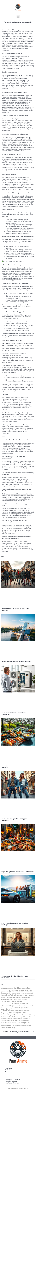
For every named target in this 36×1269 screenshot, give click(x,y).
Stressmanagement (7, 1020)
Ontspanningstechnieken (17, 1013)
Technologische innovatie (8, 1022)
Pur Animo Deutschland (12, 1079)
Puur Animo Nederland (12, 1083)
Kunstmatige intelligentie (7, 1008)
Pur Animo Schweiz (11, 1081)
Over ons (7, 1072)
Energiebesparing (22, 995)
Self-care (31, 1016)
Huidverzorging (6, 1001)
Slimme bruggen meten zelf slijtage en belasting (16, 661)
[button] (18, 16)
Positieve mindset (6, 1016)
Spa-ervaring (26, 1018)
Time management (17, 1025)
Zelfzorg (11, 1027)
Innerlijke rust (17, 1001)
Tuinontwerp (4, 1027)
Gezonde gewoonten (19, 997)
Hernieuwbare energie (21, 999)
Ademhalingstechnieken (7, 988)
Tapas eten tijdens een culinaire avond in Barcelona (17, 872)
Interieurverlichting (18, 1006)
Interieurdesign (21, 1003)
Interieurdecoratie (7, 1004)
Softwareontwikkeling (17, 1018)
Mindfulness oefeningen (22, 1010)
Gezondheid (11, 999)
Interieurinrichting (7, 1006)
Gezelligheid (10, 997)
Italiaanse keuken (29, 1006)
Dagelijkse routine (20, 988)
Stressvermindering (22, 1020)
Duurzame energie (15, 993)
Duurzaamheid (5, 993)
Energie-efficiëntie (9, 995)
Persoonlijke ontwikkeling (24, 1015)
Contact (7, 1070)
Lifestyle (4, 1031)
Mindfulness (7, 1010)
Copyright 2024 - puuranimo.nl (18, 1088)
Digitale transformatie (19, 990)
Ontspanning (4, 1013)
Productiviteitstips (17, 1016)
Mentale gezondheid (22, 1008)
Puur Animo (8, 1068)
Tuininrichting (26, 1025)
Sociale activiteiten (6, 1018)
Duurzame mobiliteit (27, 993)
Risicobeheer (26, 1016)
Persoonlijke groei (7, 1015)
